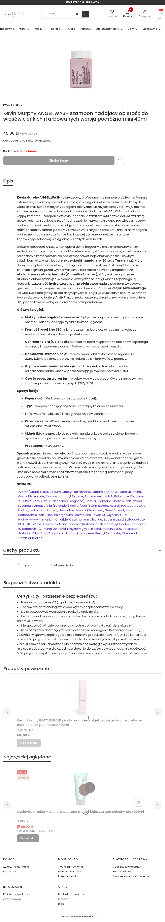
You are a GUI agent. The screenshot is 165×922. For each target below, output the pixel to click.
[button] (85, 14)
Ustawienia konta (69, 871)
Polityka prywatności (16, 894)
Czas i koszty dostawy (127, 867)
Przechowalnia (68, 876)
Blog (61, 904)
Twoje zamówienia (70, 867)
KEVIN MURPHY (12, 105)
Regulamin (10, 871)
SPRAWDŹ (92, 2)
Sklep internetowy (78, 916)
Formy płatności (123, 871)
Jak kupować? (12, 899)
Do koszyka (27, 838)
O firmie (63, 899)
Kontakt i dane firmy (71, 894)
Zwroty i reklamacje (16, 867)
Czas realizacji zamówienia (131, 876)
